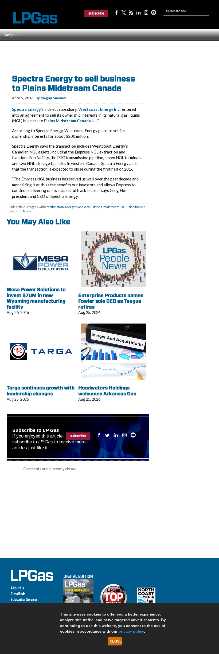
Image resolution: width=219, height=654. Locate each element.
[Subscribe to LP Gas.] (96, 13)
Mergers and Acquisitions (83, 207)
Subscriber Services (24, 599)
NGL (124, 207)
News (27, 211)
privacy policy (131, 631)
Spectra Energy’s (28, 109)
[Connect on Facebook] (116, 12)
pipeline (134, 207)
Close (116, 641)
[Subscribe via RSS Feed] (131, 12)
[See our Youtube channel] (153, 12)
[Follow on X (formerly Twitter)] (123, 12)
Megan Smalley (53, 98)
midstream (111, 207)
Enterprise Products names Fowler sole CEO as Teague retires (110, 301)
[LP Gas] (30, 18)
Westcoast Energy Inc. (99, 109)
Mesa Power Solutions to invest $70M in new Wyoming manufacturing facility (36, 298)
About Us (17, 587)
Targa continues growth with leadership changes (41, 390)
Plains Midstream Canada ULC (71, 120)
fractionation (54, 207)
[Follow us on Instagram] (146, 12)
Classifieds (18, 593)
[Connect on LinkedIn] (138, 12)
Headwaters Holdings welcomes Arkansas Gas (107, 390)
